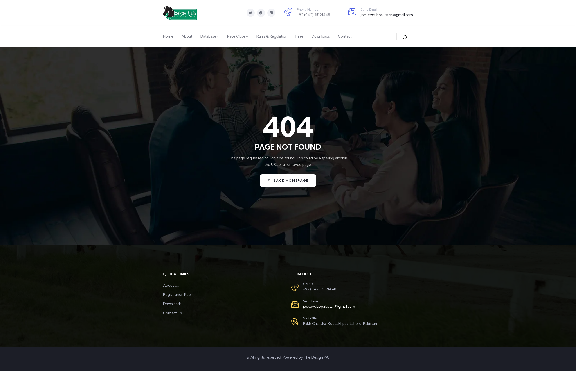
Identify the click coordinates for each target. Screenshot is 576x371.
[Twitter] (251, 13)
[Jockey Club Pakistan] (180, 13)
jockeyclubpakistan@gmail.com (387, 14)
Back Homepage (290, 180)
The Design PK (316, 357)
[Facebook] (261, 13)
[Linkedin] (271, 13)
